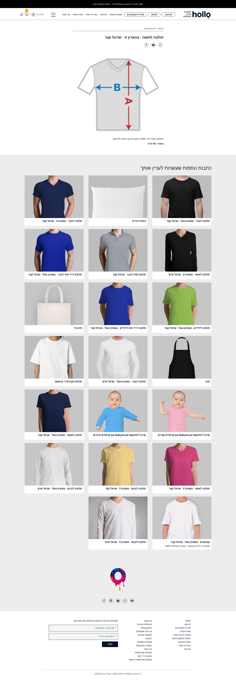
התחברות (40, 14)
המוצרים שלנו (115, 14)
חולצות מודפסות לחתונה (140, 659)
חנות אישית (78, 14)
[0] (27, 14)
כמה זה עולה (92, 14)
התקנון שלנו (146, 628)
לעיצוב (168, 14)
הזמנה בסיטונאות (144, 645)
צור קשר (66, 14)
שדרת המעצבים (135, 14)
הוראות (103, 14)
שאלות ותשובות (144, 642)
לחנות (154, 14)
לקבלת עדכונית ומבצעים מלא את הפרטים (96, 620)
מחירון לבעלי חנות (182, 635)
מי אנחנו (148, 620)
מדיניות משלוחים (144, 631)
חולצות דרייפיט (145, 656)
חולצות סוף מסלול (143, 652)
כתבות (161, 28)
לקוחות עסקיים (145, 635)
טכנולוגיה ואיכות (144, 624)
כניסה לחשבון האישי (181, 638)
